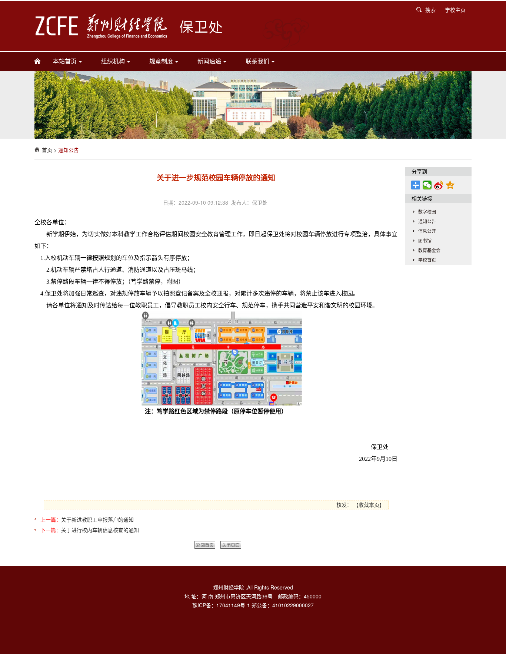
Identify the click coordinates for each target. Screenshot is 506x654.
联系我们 (258, 61)
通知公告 (68, 149)
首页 (47, 149)
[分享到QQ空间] (450, 185)
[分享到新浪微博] (438, 185)
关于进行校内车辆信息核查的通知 (100, 530)
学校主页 (455, 9)
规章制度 (161, 61)
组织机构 (113, 61)
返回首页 (205, 545)
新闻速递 (210, 61)
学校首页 (427, 260)
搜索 (430, 9)
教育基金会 (429, 250)
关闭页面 (231, 545)
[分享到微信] (427, 185)
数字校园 (427, 211)
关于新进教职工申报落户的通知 (97, 519)
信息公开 (427, 231)
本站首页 (65, 61)
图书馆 (425, 240)
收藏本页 (369, 504)
